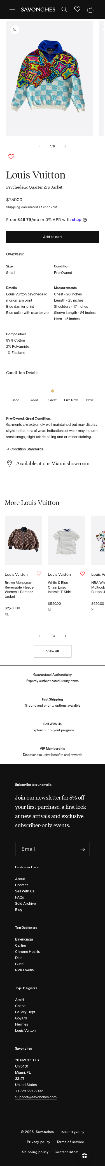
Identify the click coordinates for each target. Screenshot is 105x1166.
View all (52, 651)
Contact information (72, 1151)
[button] (12, 9)
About (20, 878)
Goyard (21, 1018)
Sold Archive (25, 903)
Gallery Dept (25, 1012)
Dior (18, 957)
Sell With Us (24, 891)
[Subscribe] (82, 849)
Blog (18, 909)
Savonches (45, 1131)
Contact (21, 885)
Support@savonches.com (36, 1097)
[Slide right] (65, 146)
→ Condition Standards (24, 449)
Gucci (19, 964)
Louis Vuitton (25, 1030)
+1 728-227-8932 (29, 1091)
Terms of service (70, 1141)
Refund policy (72, 1132)
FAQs (19, 897)
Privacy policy (38, 1141)
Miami (58, 463)
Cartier (20, 945)
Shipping (13, 207)
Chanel (20, 1005)
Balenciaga (24, 939)
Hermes (21, 1024)
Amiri (19, 999)
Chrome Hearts (27, 951)
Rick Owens (24, 970)
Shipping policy (35, 1151)
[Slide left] (39, 146)
